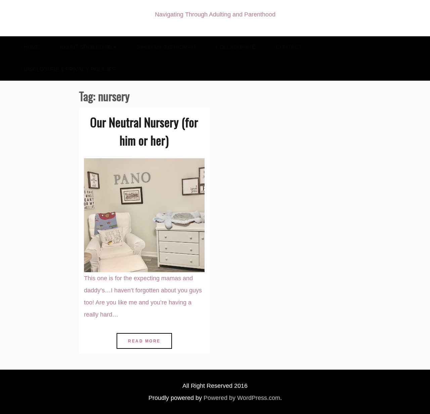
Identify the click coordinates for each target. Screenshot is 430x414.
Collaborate (236, 47)
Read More (144, 341)
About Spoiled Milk (88, 47)
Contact (289, 47)
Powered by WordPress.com (242, 398)
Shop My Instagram (166, 47)
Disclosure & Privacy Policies (70, 69)
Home (32, 47)
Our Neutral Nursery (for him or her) (144, 131)
